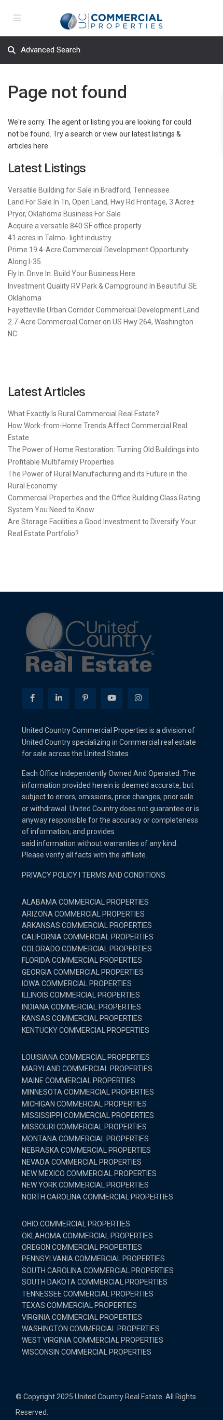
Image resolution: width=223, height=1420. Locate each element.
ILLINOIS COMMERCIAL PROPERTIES (81, 995)
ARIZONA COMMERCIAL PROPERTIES (83, 914)
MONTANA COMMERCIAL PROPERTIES (85, 1139)
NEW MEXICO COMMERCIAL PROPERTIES (89, 1173)
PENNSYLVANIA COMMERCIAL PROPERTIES (93, 1258)
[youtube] (111, 698)
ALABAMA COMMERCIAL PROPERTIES (85, 902)
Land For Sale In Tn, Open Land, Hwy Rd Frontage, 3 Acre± (101, 202)
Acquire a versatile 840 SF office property (75, 226)
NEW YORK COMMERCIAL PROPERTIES (85, 1185)
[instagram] (138, 698)
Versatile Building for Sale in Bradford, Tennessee (89, 190)
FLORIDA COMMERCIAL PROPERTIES (82, 960)
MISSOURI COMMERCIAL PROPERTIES (84, 1127)
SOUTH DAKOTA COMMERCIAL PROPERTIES (95, 1282)
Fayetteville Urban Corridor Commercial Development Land (103, 310)
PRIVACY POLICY (49, 875)
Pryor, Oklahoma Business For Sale (64, 214)
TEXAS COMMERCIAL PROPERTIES (79, 1305)
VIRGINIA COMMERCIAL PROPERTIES (82, 1317)
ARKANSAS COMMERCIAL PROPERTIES (87, 925)
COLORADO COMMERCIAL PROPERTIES (87, 949)
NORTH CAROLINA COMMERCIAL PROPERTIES (97, 1197)
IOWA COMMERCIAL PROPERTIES (77, 983)
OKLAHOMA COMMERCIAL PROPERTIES (87, 1236)
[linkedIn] (58, 698)
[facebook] (32, 698)
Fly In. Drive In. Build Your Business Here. (72, 273)
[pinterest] (85, 698)
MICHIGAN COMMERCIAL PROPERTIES (84, 1104)
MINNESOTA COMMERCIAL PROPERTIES (88, 1092)
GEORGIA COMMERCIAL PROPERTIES (83, 972)
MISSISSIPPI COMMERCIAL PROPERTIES (88, 1115)
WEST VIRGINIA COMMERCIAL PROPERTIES (92, 1340)
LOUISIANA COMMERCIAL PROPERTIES (86, 1057)
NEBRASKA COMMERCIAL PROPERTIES (86, 1150)
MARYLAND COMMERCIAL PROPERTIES (87, 1068)
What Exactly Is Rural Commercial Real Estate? (83, 413)
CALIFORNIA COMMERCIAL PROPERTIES (88, 937)
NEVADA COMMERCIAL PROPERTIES (82, 1162)
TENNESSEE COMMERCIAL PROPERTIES (88, 1294)
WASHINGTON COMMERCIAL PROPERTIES (91, 1329)
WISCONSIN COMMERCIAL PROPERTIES (86, 1352)
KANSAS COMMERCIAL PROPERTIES (82, 1018)
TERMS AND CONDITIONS (123, 875)
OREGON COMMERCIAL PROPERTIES (82, 1247)
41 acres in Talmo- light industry (60, 238)
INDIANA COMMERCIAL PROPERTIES (81, 1007)
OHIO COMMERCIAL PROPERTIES (76, 1224)
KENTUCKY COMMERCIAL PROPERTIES (85, 1030)
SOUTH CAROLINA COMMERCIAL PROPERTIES (98, 1270)
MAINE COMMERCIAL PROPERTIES (78, 1080)
